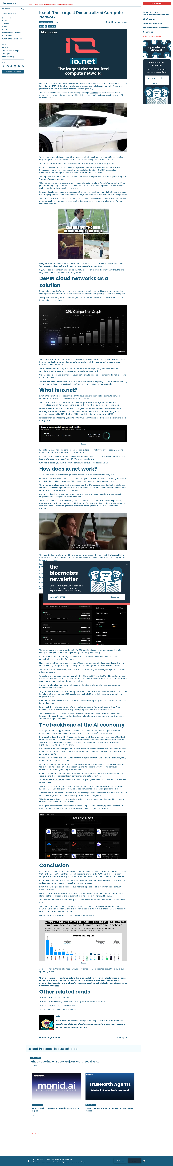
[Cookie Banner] (86, 1161)
